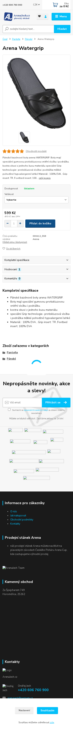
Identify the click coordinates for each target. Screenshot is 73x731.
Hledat (62, 29)
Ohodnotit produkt (36, 151)
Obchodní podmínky (21, 519)
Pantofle (16, 39)
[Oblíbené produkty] (40, 16)
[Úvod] (17, 17)
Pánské (28, 39)
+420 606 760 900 (12, 5)
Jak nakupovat (18, 515)
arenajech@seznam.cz (20, 698)
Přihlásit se (53, 402)
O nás (13, 511)
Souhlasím (47, 710)
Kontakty (15, 524)
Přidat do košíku (40, 223)
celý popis (45, 178)
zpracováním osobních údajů (36, 410)
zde (52, 722)
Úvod (5, 39)
